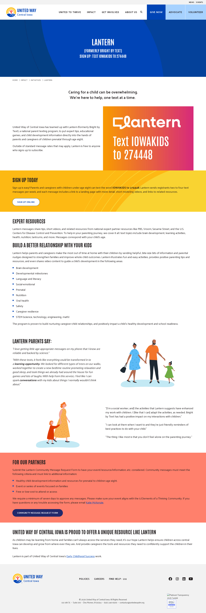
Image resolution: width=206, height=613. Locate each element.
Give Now (156, 12)
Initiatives (36, 80)
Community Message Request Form (37, 513)
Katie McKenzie (94, 502)
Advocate (175, 12)
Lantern (48, 80)
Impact (24, 80)
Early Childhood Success (81, 556)
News (191, 2)
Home (15, 80)
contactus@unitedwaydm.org (132, 602)
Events (199, 2)
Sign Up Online (26, 202)
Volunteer (195, 12)
